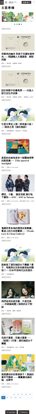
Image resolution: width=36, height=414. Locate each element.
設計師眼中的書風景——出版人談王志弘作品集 (17, 91)
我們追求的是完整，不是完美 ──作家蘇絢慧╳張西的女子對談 (16, 304)
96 (30, 394)
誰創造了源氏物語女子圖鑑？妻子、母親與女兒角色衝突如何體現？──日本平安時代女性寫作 (17, 267)
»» (31, 397)
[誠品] (11, 2)
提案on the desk (6, 28)
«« (3, 394)
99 (11, 397)
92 (14, 394)
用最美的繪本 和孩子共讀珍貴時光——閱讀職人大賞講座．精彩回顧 (17, 57)
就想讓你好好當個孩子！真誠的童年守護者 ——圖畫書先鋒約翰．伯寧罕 (17, 377)
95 (26, 394)
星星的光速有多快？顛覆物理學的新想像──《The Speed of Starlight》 (17, 161)
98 (7, 397)
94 (22, 394)
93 (18, 394)
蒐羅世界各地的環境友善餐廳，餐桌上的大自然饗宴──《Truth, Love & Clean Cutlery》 (17, 231)
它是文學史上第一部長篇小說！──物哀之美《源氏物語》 (17, 125)
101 (20, 397)
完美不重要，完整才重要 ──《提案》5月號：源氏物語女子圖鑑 (17, 341)
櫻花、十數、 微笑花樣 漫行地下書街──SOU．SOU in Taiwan (17, 195)
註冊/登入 (26, 2)
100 (15, 397)
